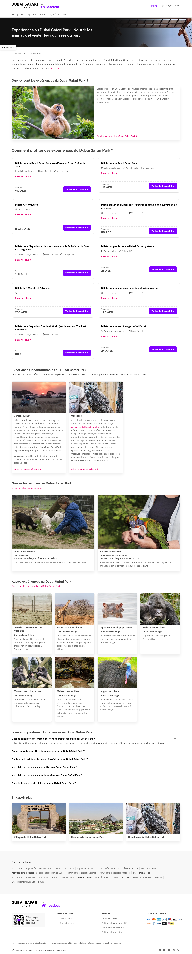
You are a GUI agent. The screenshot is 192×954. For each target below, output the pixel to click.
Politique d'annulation (112, 932)
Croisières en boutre (128, 868)
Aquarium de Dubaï (86, 868)
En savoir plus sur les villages (27, 487)
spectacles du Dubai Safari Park (86, 426)
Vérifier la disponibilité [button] (77, 189)
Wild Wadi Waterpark (49, 877)
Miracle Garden (148, 868)
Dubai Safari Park (19, 53)
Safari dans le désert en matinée (115, 872)
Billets (154, 5)
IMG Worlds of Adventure (23, 877)
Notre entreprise (109, 918)
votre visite (55, 67)
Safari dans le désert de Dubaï (50, 872)
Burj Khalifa (30, 868)
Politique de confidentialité (114, 923)
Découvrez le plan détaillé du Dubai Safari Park (36, 586)
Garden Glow (68, 877)
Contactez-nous (66, 923)
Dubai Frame (45, 868)
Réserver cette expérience (26, 469)
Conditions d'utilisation (113, 927)
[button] (94, 738)
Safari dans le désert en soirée (82, 872)
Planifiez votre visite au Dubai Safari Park (116, 136)
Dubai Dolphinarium (64, 868)
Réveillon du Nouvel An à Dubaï (147, 877)
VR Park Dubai (101, 877)
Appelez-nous (66, 918)
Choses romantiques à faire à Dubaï (28, 881)
